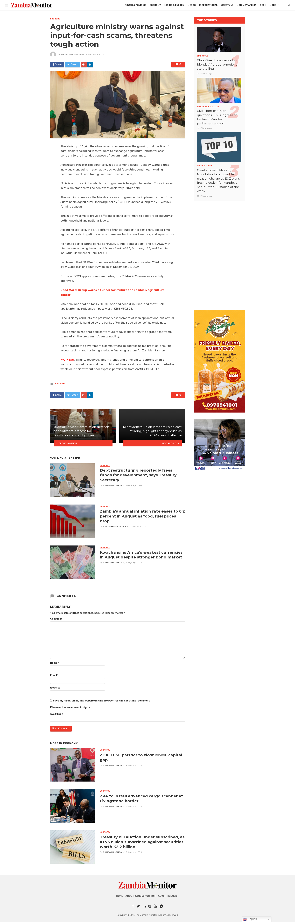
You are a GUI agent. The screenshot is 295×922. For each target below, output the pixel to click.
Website (55, 687)
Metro (192, 5)
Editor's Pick (204, 166)
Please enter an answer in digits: (70, 707)
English (252, 919)
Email (54, 675)
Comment (56, 618)
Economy (155, 5)
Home (119, 896)
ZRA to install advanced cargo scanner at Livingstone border (141, 798)
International (208, 5)
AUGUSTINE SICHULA (72, 54)
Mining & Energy (174, 5)
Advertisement (168, 896)
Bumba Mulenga (112, 485)
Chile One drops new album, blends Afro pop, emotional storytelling (218, 64)
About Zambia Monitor (140, 896)
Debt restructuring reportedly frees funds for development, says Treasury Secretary (138, 475)
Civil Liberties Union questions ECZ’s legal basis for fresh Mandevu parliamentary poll (217, 117)
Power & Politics (135, 5)
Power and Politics (208, 106)
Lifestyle (227, 5)
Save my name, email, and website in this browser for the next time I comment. (101, 700)
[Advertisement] (219, 252)
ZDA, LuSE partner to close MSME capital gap (141, 757)
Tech (263, 5)
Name (54, 662)
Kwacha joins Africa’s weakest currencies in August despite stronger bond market (141, 554)
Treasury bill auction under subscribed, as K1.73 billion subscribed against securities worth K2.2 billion (142, 842)
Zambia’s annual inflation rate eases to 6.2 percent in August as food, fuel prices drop (142, 516)
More (273, 5)
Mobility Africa (246, 5)
